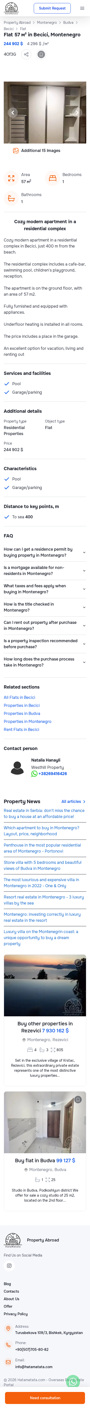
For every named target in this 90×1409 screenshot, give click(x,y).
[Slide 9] (39, 154)
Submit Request (52, 8)
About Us (11, 1299)
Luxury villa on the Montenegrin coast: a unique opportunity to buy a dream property (41, 937)
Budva (60, 1169)
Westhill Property (47, 767)
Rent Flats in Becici (21, 729)
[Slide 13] (63, 154)
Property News (22, 801)
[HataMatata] (13, 1240)
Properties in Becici (22, 705)
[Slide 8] (33, 154)
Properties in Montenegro (28, 721)
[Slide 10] (45, 154)
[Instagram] (9, 1265)
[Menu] (82, 8)
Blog (7, 1284)
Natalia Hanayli (45, 760)
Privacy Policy (16, 1314)
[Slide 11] (51, 154)
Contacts (11, 1291)
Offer (8, 1306)
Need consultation (45, 1398)
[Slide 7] (27, 154)
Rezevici (60, 1039)
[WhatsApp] (73, 1382)
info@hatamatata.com (33, 1367)
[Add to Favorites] (41, 54)
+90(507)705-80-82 (31, 1349)
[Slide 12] (57, 154)
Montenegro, (39, 1039)
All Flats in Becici (19, 697)
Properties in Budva (22, 713)
